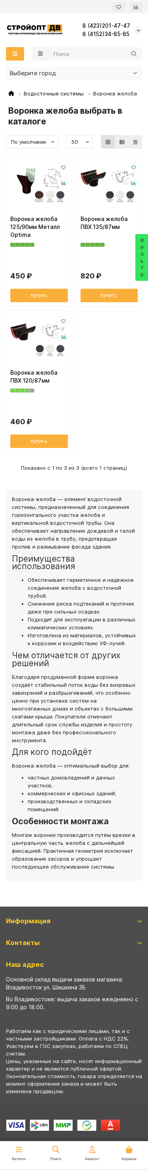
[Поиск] (134, 54)
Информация (28, 921)
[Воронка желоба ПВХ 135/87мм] (109, 185)
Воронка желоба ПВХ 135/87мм (104, 222)
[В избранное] (63, 167)
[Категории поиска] (40, 54)
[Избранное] (119, 6)
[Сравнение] (135, 6)
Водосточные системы (54, 93)
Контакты (23, 943)
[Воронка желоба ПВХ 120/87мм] (39, 339)
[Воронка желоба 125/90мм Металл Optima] (39, 185)
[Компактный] (135, 142)
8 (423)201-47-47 (106, 26)
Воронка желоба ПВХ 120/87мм (33, 376)
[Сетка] (108, 142)
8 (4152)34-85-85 (105, 34)
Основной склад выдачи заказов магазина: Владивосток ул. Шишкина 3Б (64, 983)
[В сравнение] (63, 183)
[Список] (122, 142)
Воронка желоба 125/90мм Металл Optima (35, 226)
